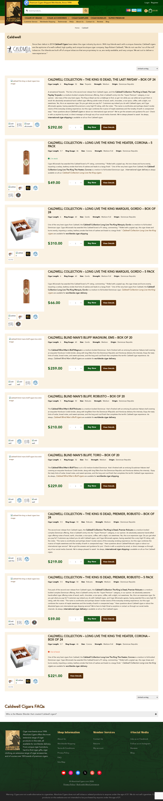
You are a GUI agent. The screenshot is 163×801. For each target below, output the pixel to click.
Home (77, 28)
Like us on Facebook (139, 739)
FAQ (59, 757)
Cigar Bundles (98, 18)
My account (98, 748)
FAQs (71, 22)
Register (154, 2)
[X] (85, 773)
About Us (79, 22)
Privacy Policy (63, 753)
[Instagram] (71, 773)
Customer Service (30, 22)
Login (147, 2)
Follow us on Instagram (140, 743)
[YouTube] (63, 773)
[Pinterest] (99, 773)
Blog (107, 22)
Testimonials (62, 22)
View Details (108, 127)
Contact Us (90, 22)
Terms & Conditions (66, 748)
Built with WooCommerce (88, 784)
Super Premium (116, 18)
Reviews (100, 22)
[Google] (92, 773)
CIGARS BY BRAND (33, 18)
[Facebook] (78, 773)
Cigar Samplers (80, 18)
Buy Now (92, 127)
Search (86, 10)
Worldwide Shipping (47, 22)
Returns (96, 743)
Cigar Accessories (57, 18)
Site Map (61, 762)
